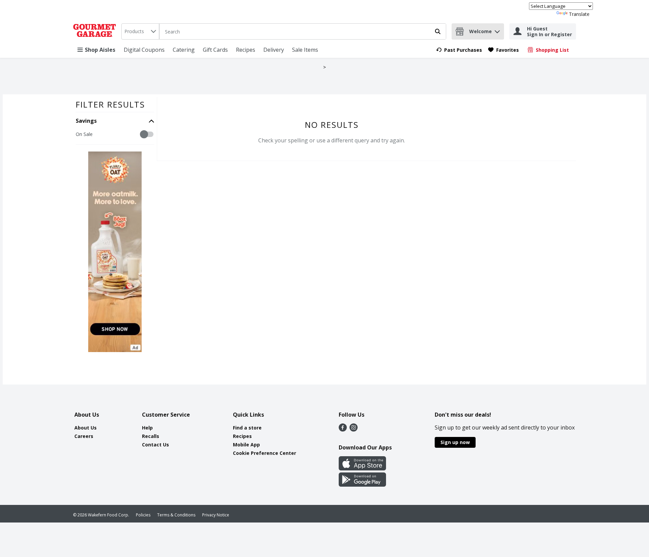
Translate (579, 14)
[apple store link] (362, 468)
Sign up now (455, 442)
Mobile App (246, 444)
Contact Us (155, 444)
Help (147, 427)
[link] (459, 50)
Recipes (245, 49)
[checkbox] (79, 134)
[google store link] (362, 484)
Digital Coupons (144, 49)
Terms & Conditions (176, 515)
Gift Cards (215, 49)
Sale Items (305, 49)
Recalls (150, 436)
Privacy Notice (215, 515)
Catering (184, 49)
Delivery (273, 49)
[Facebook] (343, 429)
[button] (497, 30)
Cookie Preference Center (264, 453)
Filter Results (110, 104)
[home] (96, 31)
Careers (83, 436)
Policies (143, 515)
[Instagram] (354, 429)
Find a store (247, 427)
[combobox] (140, 31)
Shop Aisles (100, 49)
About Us (85, 427)
